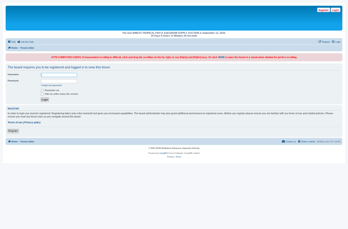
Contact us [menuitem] (290, 141)
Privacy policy (32, 122)
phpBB (163, 153)
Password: (13, 80)
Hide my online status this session (61, 94)
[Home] (64, 18)
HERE (221, 57)
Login (335, 10)
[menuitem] (12, 41)
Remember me (51, 90)
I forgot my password (51, 85)
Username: (13, 74)
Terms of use (15, 122)
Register (324, 10)
